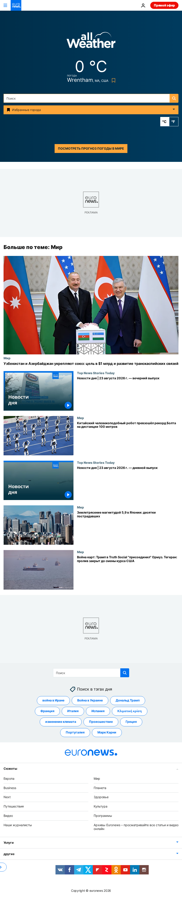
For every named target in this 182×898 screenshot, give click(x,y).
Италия (73, 711)
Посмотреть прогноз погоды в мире (91, 148)
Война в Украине (90, 700)
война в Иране (53, 700)
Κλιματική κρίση (129, 711)
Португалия (75, 732)
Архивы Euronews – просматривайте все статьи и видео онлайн (136, 827)
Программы (103, 816)
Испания (98, 711)
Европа (9, 778)
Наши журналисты (18, 825)
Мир (7, 358)
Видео (8, 816)
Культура (100, 806)
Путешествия (14, 806)
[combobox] (91, 98)
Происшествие (101, 721)
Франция (47, 711)
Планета (100, 788)
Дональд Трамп (128, 700)
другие (9, 854)
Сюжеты (10, 768)
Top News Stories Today (96, 373)
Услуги (9, 842)
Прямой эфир (164, 5)
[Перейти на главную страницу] (16, 5)
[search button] (174, 98)
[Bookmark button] (112, 80)
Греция (131, 721)
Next (7, 797)
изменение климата (60, 721)
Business (10, 788)
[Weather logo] (91, 41)
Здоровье (101, 797)
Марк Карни (106, 732)
